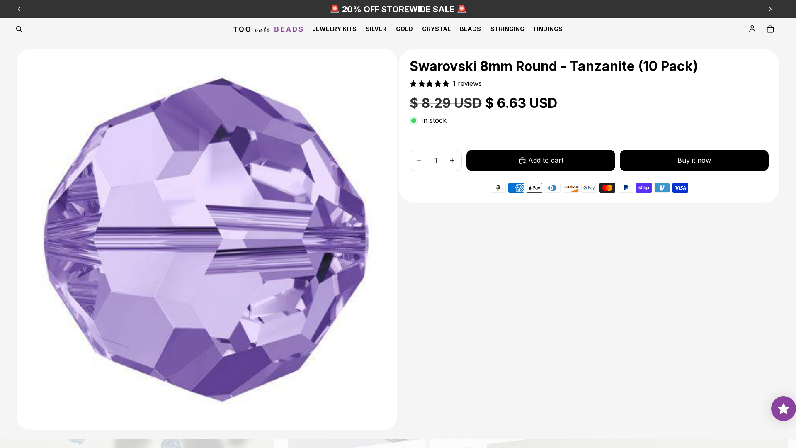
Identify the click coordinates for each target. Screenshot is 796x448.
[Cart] (770, 29)
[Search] (19, 29)
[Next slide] (770, 9)
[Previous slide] (19, 9)
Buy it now (694, 160)
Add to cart (545, 160)
